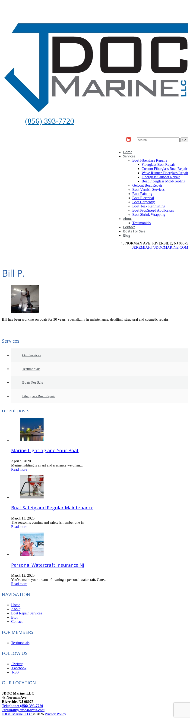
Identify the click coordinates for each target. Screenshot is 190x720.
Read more (19, 469)
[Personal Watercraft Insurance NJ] (32, 554)
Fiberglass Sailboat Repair (161, 177)
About (127, 218)
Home (127, 152)
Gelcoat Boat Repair (147, 185)
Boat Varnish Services (148, 189)
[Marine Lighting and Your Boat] (32, 440)
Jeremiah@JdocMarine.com (23, 710)
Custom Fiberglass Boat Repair (164, 169)
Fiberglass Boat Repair (158, 164)
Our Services (31, 355)
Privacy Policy (55, 714)
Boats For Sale (134, 231)
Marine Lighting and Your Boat (45, 450)
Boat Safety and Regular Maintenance (52, 507)
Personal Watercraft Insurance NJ (47, 565)
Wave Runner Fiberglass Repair (165, 173)
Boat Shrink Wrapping (148, 214)
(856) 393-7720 (49, 121)
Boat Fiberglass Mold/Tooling (163, 181)
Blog (126, 235)
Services (129, 156)
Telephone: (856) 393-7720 (22, 706)
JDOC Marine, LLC (17, 714)
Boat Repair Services (26, 613)
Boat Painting (142, 194)
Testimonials (141, 223)
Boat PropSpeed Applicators (153, 210)
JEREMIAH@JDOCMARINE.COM (160, 247)
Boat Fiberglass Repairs (149, 160)
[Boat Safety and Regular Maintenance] (32, 497)
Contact (129, 227)
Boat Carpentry (143, 202)
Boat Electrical (143, 198)
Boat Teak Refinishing (148, 206)
